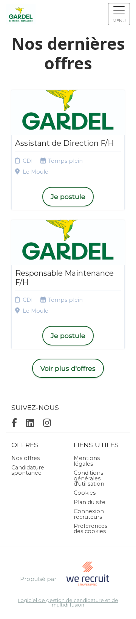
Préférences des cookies (90, 529)
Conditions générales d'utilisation (89, 478)
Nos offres (25, 458)
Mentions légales (87, 461)
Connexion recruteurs (89, 514)
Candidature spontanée (27, 470)
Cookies (85, 492)
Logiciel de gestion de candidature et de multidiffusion (68, 603)
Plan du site (89, 502)
